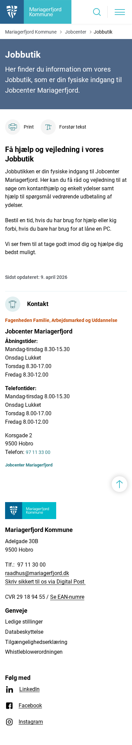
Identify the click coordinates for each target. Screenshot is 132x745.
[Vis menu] (120, 12)
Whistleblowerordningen (34, 652)
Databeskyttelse (24, 632)
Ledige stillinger (24, 621)
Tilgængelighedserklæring (36, 642)
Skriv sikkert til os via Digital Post (45, 581)
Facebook (30, 705)
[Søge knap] (97, 12)
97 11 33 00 (38, 452)
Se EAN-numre (67, 597)
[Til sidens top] (119, 484)
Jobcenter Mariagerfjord (28, 464)
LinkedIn (29, 689)
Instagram (31, 722)
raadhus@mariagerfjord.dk (37, 573)
